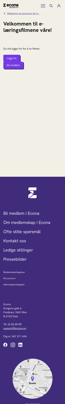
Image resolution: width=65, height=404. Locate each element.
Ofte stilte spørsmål (22, 231)
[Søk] (51, 6)
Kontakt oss (14, 241)
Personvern (9, 278)
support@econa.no (14, 328)
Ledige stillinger (18, 250)
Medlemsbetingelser (14, 272)
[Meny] (43, 6)
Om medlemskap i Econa (26, 222)
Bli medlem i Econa (21, 213)
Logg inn (11, 58)
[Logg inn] (59, 6)
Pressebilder (15, 259)
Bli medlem (13, 65)
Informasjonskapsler (14, 284)
